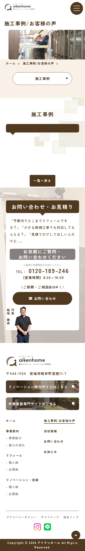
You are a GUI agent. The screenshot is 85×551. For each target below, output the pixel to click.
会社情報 (50, 431)
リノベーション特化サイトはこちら (38, 386)
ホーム (11, 63)
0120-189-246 (42, 270)
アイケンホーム (49, 543)
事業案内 (12, 431)
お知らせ (50, 452)
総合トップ (71, 517)
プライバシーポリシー (21, 517)
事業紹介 (15, 438)
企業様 (14, 469)
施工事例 (42, 78)
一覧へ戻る (42, 180)
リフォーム (14, 455)
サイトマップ (50, 517)
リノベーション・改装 (22, 480)
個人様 (14, 462)
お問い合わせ (53, 441)
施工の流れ (17, 445)
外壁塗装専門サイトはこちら (32, 403)
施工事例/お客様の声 (38, 63)
